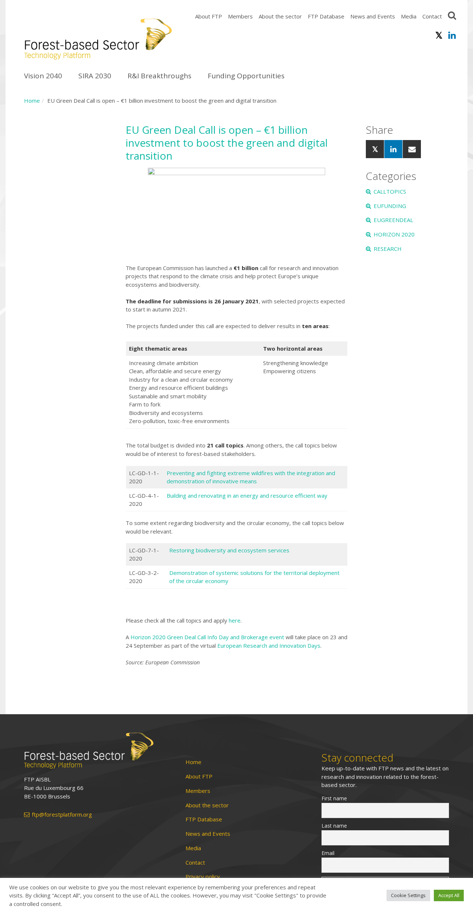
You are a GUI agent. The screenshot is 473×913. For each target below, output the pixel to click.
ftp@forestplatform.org (62, 814)
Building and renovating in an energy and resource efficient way (247, 495)
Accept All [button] (448, 895)
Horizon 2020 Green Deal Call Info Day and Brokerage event (207, 637)
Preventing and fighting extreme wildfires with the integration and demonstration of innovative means (251, 477)
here (235, 620)
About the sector (280, 16)
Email (327, 852)
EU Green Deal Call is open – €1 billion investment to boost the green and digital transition (227, 143)
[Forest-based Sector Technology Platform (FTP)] (96, 751)
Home (32, 100)
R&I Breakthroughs (159, 76)
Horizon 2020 (394, 234)
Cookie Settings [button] (408, 895)
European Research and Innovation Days (268, 645)
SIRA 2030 (94, 76)
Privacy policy (203, 876)
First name (334, 798)
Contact (432, 16)
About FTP (208, 16)
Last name (334, 825)
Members (240, 16)
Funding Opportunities (246, 76)
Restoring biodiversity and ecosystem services (229, 550)
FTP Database (326, 16)
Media (408, 16)
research (388, 248)
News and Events (372, 16)
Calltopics (390, 191)
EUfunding (390, 205)
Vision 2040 (43, 76)
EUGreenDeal (393, 220)
